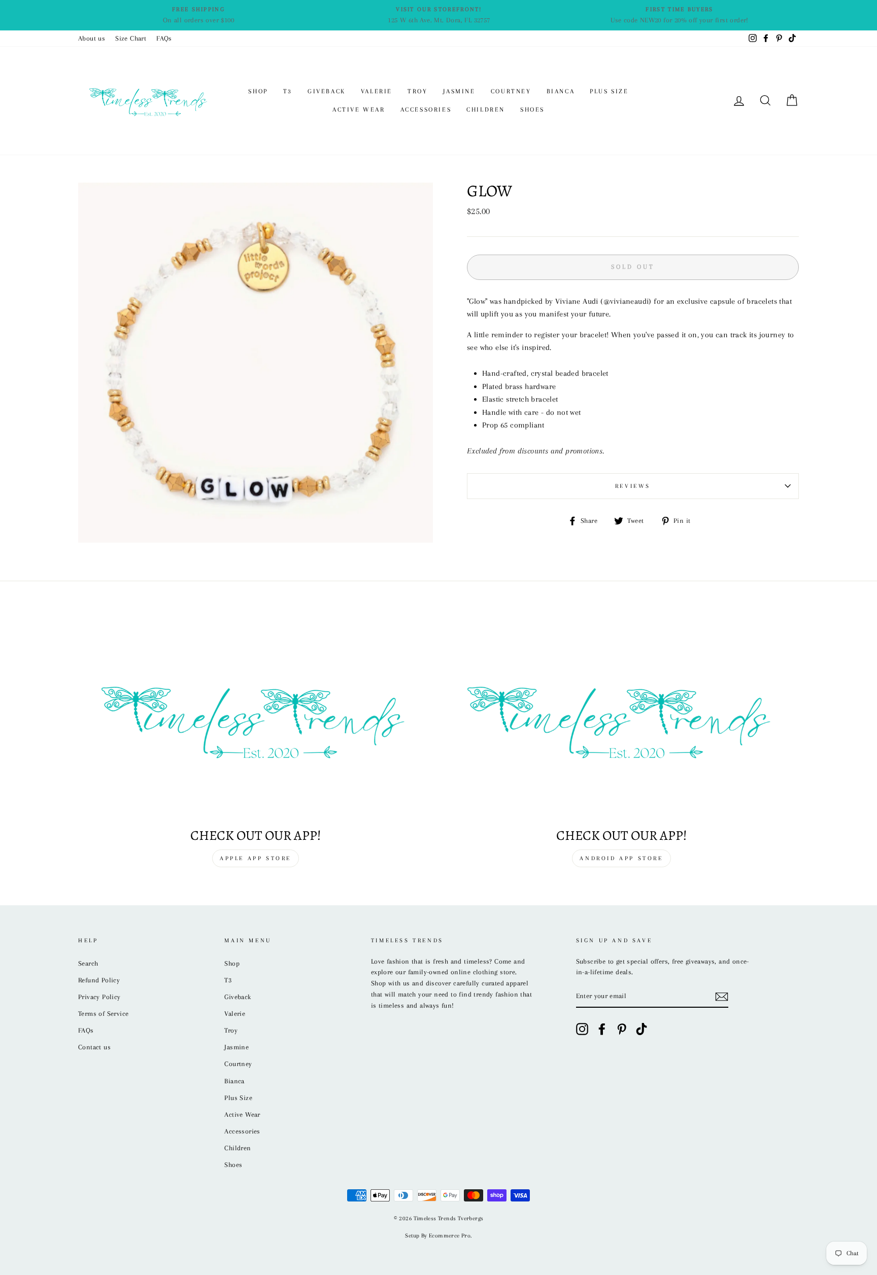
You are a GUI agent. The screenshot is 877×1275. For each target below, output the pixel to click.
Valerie (376, 91)
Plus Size (609, 91)
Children (485, 109)
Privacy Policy (99, 997)
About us (91, 38)
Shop (257, 91)
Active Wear (358, 109)
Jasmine (459, 91)
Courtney (511, 91)
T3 (287, 91)
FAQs (164, 38)
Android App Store (621, 858)
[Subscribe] (721, 996)
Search (88, 963)
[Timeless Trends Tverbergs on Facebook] (602, 1029)
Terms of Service (103, 1013)
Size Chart (130, 38)
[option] (198, 15)
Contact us (94, 1047)
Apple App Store (255, 858)
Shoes (532, 109)
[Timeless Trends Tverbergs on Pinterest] (622, 1029)
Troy (417, 91)
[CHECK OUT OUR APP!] (621, 719)
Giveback (327, 91)
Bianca (561, 91)
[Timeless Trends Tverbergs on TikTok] (641, 1029)
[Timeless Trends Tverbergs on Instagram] (582, 1029)
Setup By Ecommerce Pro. (438, 1235)
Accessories (426, 109)
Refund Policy (99, 980)
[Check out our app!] (255, 719)
